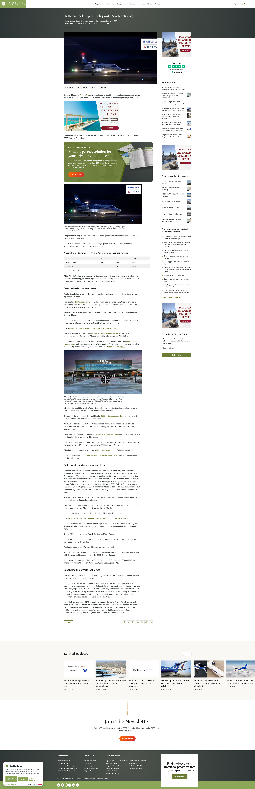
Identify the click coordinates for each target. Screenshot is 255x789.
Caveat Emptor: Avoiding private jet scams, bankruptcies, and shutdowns (176, 292)
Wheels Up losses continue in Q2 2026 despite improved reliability (173, 109)
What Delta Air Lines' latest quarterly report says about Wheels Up (171, 116)
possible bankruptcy (116, 347)
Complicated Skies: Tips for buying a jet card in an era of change (177, 238)
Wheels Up (84, 95)
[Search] (230, 4)
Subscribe (176, 355)
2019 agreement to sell (84, 302)
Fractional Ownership (91, 768)
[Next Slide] (189, 654)
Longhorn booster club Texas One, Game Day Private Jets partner (172, 137)
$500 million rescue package (112, 416)
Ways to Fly (89, 756)
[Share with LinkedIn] (133, 622)
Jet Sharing (88, 766)
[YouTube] (66, 785)
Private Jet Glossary (112, 768)
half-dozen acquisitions (105, 450)
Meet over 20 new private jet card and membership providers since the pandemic (177, 244)
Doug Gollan (69, 27)
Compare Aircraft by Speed (66, 771)
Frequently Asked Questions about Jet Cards (171, 220)
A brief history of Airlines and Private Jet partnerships (93, 328)
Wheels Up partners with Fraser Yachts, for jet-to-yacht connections (172, 96)
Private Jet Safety (111, 771)
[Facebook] (62, 785)
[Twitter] (58, 785)
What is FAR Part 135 (112, 773)
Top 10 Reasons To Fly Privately (116, 761)
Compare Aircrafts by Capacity (67, 768)
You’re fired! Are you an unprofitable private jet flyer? (176, 251)
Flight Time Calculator (136, 766)
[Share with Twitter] (129, 622)
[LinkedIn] (73, 785)
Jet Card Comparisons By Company (170, 189)
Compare (120, 4)
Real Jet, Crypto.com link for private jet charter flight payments (173, 103)
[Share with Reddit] (137, 622)
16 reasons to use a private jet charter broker (176, 280)
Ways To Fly (99, 4)
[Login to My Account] (235, 4)
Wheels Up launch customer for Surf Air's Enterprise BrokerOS (172, 130)
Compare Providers (63, 761)
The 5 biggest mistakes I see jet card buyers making (176, 263)
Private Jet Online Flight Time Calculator (171, 182)
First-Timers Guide (112, 763)
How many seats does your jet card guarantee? (176, 257)
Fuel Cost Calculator (135, 768)
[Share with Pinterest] (142, 622)
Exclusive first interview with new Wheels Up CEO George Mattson (98, 518)
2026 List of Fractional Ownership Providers (173, 195)
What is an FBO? (134, 763)
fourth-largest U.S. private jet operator (101, 455)
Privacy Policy (79, 778)
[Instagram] (70, 785)
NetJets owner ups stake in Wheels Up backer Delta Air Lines (173, 89)
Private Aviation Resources (138, 761)
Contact (157, 4)
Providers (110, 4)
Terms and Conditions (102, 778)
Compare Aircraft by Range (171, 201)
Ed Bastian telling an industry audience (107, 333)
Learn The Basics (113, 756)
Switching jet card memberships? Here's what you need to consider (177, 286)
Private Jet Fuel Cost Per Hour (172, 214)
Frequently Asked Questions (115, 766)
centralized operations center (107, 434)
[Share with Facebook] (124, 622)
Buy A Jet (87, 771)
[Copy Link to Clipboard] (146, 622)
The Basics (131, 4)
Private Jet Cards (90, 761)
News (149, 4)
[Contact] (77, 785)
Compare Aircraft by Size (170, 208)
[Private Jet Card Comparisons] (13, 4)
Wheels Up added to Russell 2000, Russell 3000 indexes (171, 123)
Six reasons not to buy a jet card (174, 275)
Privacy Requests (89, 778)
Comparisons (62, 756)
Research (141, 4)
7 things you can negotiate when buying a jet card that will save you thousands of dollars (177, 270)
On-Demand (88, 763)
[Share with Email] (151, 622)
